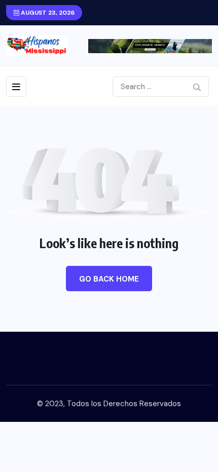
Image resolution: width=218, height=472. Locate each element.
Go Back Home (109, 279)
